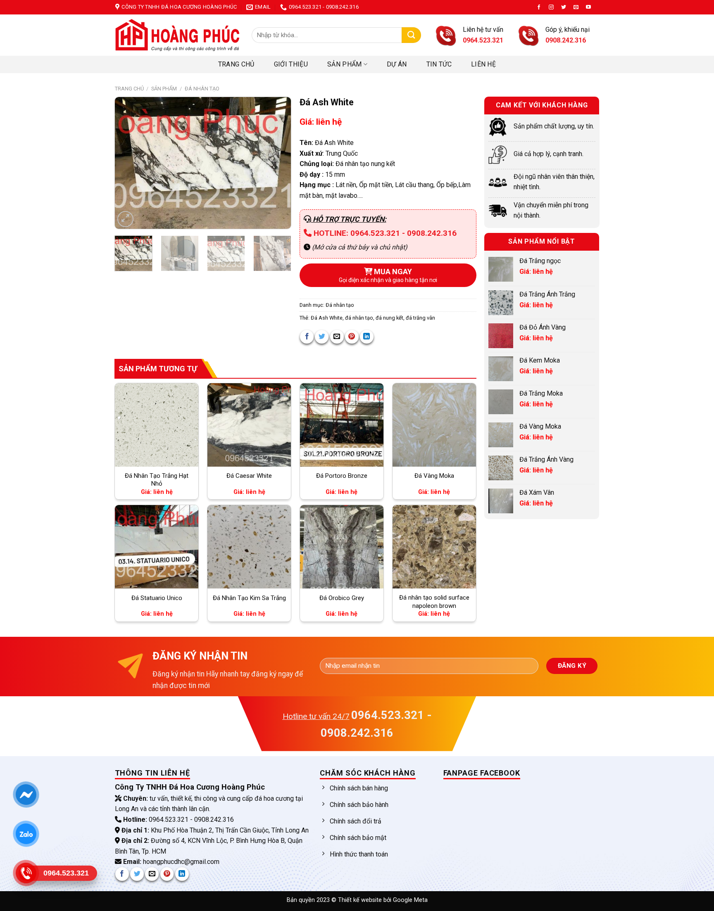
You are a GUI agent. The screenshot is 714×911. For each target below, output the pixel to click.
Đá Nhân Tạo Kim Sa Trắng (249, 598)
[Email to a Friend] (337, 337)
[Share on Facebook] (307, 337)
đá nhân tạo (359, 318)
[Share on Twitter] (321, 337)
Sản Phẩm (344, 64)
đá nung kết (389, 318)
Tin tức (439, 64)
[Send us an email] (576, 7)
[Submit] (411, 35)
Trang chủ (236, 64)
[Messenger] (26, 794)
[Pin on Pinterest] (352, 337)
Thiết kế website (360, 900)
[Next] (276, 163)
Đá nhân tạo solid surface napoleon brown (434, 602)
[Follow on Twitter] (563, 7)
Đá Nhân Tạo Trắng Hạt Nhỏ (156, 480)
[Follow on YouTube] (588, 7)
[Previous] (128, 163)
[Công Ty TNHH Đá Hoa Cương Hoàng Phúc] (177, 35)
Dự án (397, 64)
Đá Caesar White (249, 475)
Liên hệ (483, 64)
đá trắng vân (420, 318)
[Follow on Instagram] (551, 7)
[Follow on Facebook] (539, 7)
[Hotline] (26, 873)
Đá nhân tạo (202, 88)
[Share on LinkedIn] (367, 337)
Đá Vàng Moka (434, 475)
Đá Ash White (327, 318)
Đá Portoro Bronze (341, 475)
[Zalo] (26, 833)
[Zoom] (125, 219)
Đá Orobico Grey (341, 598)
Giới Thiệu (291, 64)
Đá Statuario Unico (156, 598)
